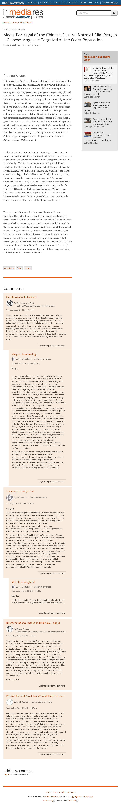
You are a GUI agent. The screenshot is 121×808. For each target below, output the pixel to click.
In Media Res (59, 2)
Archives (28, 22)
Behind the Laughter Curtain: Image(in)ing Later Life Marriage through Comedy (98, 90)
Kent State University (38, 497)
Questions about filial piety (21, 297)
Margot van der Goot (25, 303)
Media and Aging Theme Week (97, 58)
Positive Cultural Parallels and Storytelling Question (35, 696)
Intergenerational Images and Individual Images (33, 622)
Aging (19, 268)
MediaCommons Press (90, 2)
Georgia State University (42, 702)
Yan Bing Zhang (13, 45)
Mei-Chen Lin (21, 497)
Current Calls (17, 22)
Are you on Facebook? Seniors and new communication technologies (97, 136)
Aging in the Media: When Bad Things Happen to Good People (97, 107)
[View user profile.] (9, 303)
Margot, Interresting (24, 354)
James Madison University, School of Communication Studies (41, 632)
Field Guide (32, 2)
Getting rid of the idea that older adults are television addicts (103, 121)
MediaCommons (52, 796)
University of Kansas (31, 45)
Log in (113, 2)
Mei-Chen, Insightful (23, 582)
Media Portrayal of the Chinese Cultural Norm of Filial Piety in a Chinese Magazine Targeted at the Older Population (99, 73)
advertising (9, 268)
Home (6, 22)
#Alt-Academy (45, 2)
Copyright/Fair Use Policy (81, 796)
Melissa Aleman (22, 629)
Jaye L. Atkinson (22, 702)
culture (27, 268)
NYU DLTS (72, 800)
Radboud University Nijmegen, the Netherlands (35, 306)
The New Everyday (109, 2)
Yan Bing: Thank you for (20, 491)
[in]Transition (72, 2)
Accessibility (48, 800)
